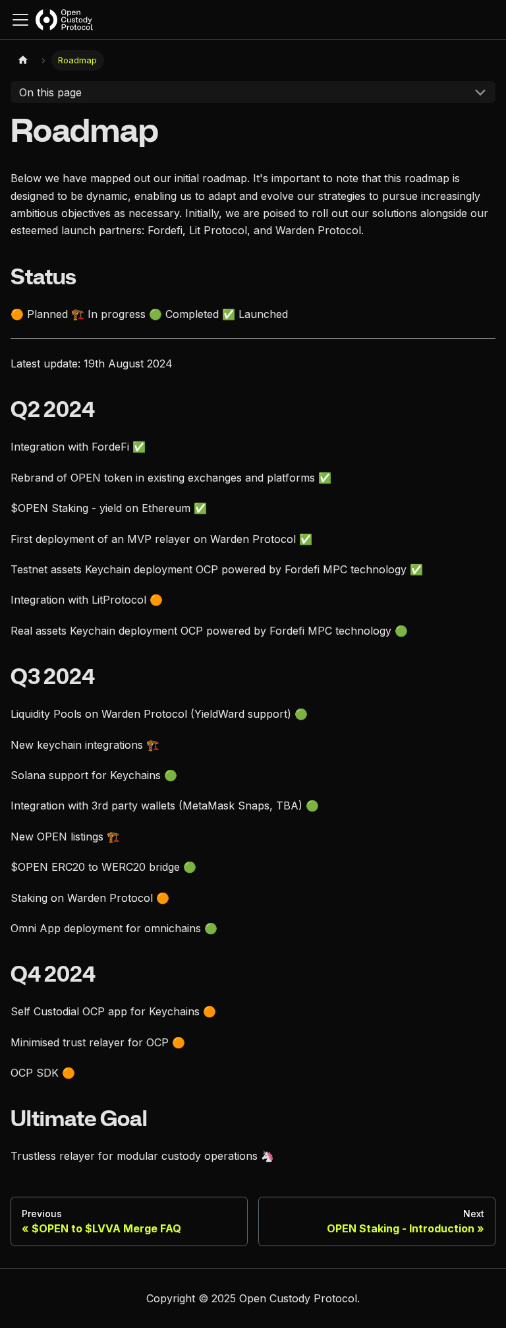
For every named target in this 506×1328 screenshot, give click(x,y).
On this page (50, 92)
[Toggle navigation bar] (20, 20)
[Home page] (23, 60)
